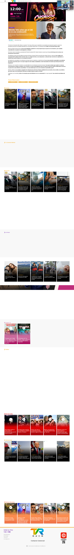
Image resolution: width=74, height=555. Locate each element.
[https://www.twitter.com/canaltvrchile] (36, 536)
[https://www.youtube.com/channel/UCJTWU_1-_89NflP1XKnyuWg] (42, 536)
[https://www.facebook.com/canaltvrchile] (33, 536)
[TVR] (5, 1)
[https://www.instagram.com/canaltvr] (39, 536)
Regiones (60, 185)
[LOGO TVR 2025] (13, 1)
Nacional (12, 27)
